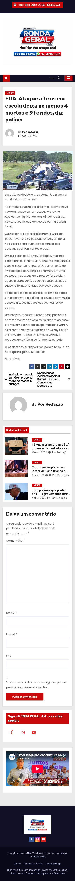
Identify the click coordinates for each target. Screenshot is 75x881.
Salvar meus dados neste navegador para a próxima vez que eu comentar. (36, 684)
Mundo (10, 93)
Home (17, 863)
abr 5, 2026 (39, 498)
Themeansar (37, 856)
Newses (59, 853)
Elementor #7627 (33, 863)
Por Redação (30, 132)
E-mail (11, 634)
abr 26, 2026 (40, 475)
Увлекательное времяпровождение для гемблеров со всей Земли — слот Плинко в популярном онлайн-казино (37, 871)
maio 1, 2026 (39, 452)
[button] (59, 78)
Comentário (15, 541)
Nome (11, 613)
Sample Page (53, 863)
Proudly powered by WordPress (26, 853)
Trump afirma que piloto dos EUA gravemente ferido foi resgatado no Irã (51, 494)
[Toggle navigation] (51, 78)
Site (8, 656)
